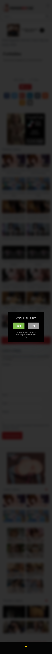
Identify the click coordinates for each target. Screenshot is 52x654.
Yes (19, 325)
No (33, 325)
